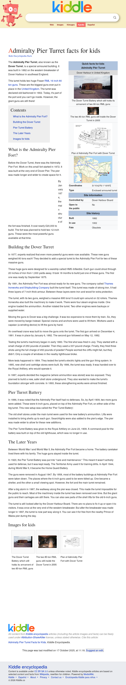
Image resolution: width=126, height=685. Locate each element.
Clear (108, 17)
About (33, 677)
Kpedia (81, 24)
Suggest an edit (94, 650)
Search (114, 17)
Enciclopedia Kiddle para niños (80, 677)
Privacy (43, 677)
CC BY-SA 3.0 (41, 671)
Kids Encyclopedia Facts (20, 55)
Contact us (56, 677)
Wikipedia (44, 674)
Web (52, 24)
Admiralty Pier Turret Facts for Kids (27, 642)
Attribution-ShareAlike (33, 637)
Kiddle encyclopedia (37, 634)
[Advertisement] (63, 36)
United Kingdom (30, 89)
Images (60, 24)
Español (91, 24)
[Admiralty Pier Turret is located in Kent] (93, 169)
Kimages (71, 24)
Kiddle (11, 677)
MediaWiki (89, 674)
